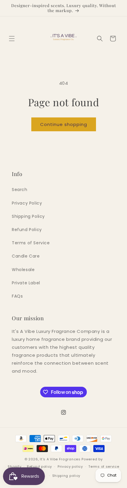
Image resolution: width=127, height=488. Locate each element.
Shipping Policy (28, 216)
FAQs (17, 296)
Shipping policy (66, 475)
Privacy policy (70, 466)
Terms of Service (31, 243)
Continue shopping (63, 124)
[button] (11, 38)
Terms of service (103, 466)
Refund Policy (27, 230)
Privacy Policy (27, 203)
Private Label (26, 283)
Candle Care (26, 256)
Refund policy (39, 466)
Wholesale (23, 270)
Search (19, 189)
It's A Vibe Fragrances (60, 459)
